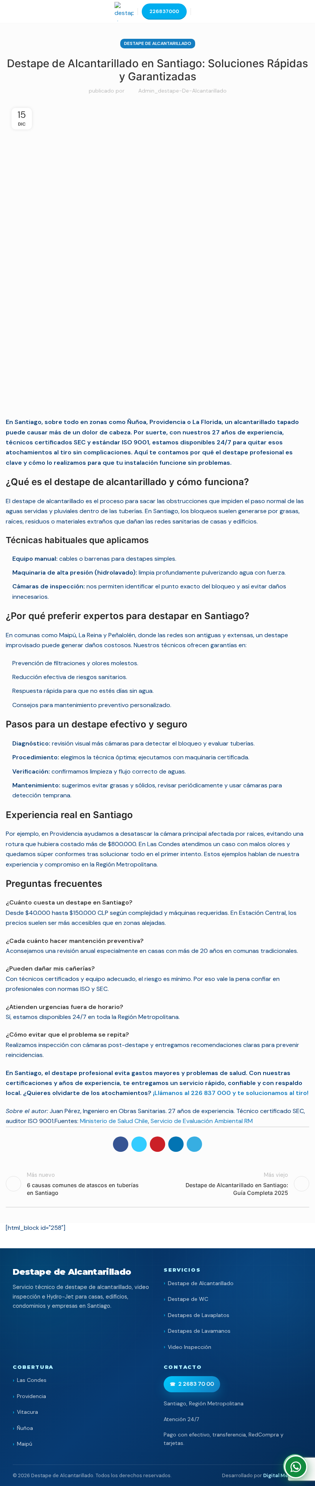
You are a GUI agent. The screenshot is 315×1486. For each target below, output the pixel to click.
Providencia (31, 1396)
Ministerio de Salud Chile (114, 1121)
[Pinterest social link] (157, 1144)
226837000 (164, 11)
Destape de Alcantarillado (157, 43)
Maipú (24, 1443)
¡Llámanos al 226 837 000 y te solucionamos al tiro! (230, 1093)
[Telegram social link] (194, 1144)
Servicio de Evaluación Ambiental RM (202, 1121)
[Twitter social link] (139, 1144)
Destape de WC (188, 1298)
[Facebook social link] (120, 1144)
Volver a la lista (157, 1183)
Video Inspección (189, 1347)
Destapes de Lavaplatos (198, 1315)
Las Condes (31, 1380)
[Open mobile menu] (198, 11)
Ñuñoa (25, 1428)
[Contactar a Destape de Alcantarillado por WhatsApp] (295, 1466)
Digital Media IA (282, 1475)
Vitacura (27, 1411)
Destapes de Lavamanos (199, 1330)
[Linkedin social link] (176, 1144)
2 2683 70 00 (196, 1383)
